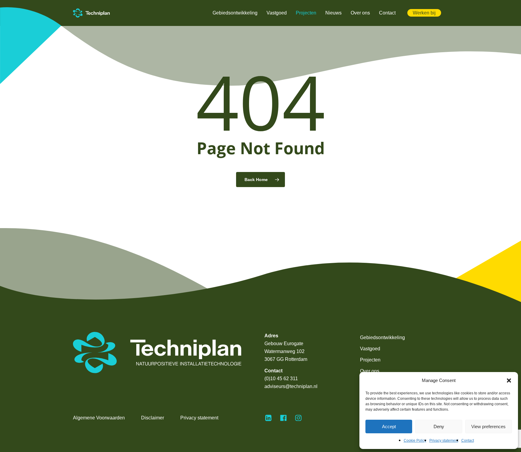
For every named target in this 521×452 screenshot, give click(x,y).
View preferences (488, 426)
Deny (439, 426)
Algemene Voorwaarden (99, 417)
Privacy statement (443, 440)
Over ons (369, 371)
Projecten (370, 359)
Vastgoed (370, 348)
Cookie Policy (415, 440)
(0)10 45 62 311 (281, 378)
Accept (389, 426)
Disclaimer (152, 417)
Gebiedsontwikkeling (382, 337)
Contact (467, 440)
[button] (509, 380)
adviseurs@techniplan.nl (290, 386)
